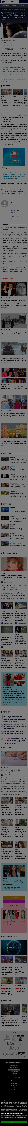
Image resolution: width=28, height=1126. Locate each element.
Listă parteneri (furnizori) (4, 1119)
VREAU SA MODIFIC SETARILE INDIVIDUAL (14, 1123)
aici (13, 1108)
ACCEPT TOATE (14, 1122)
